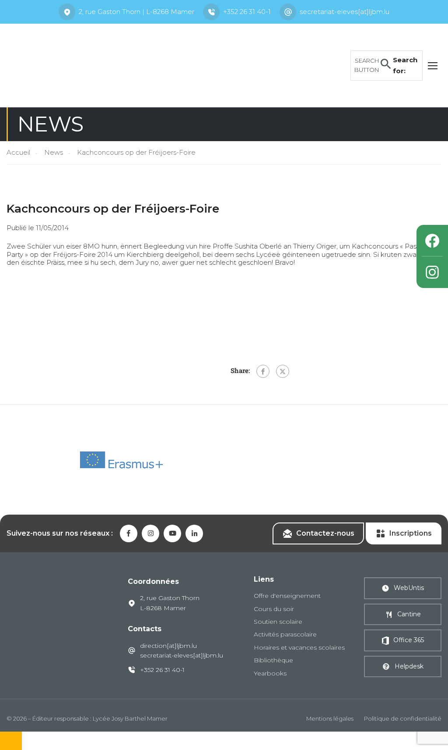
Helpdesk (409, 666)
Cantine (409, 614)
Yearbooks (270, 673)
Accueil (18, 152)
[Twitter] (282, 371)
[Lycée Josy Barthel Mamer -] (74, 64)
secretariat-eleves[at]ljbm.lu (344, 11)
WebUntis (409, 588)
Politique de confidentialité (402, 718)
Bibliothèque (273, 660)
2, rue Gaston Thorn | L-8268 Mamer (136, 11)
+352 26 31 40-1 (247, 11)
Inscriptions (410, 533)
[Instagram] (432, 272)
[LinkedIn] (194, 533)
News (53, 152)
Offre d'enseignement (287, 596)
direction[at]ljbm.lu (168, 646)
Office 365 (408, 640)
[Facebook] (263, 371)
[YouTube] (172, 533)
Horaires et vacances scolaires (299, 647)
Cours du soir (274, 609)
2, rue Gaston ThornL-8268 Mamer (170, 602)
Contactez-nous (325, 533)
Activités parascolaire (285, 634)
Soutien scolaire (278, 622)
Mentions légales (330, 718)
